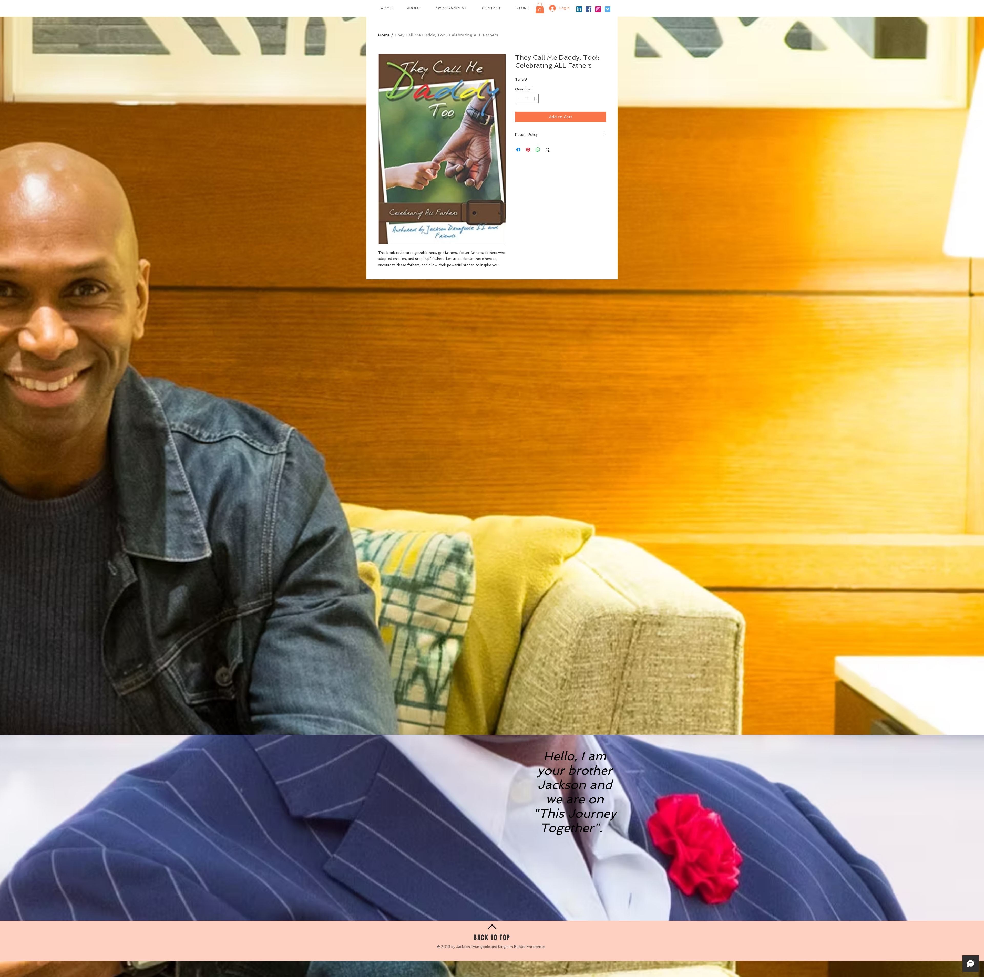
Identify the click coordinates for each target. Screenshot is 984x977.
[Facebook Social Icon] (588, 9)
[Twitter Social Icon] (607, 9)
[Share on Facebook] (518, 150)
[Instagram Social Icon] (598, 9)
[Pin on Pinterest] (528, 150)
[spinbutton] (526, 98)
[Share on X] (548, 150)
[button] (539, 8)
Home (384, 35)
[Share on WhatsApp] (538, 150)
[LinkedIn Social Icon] (579, 9)
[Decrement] (519, 98)
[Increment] (534, 98)
